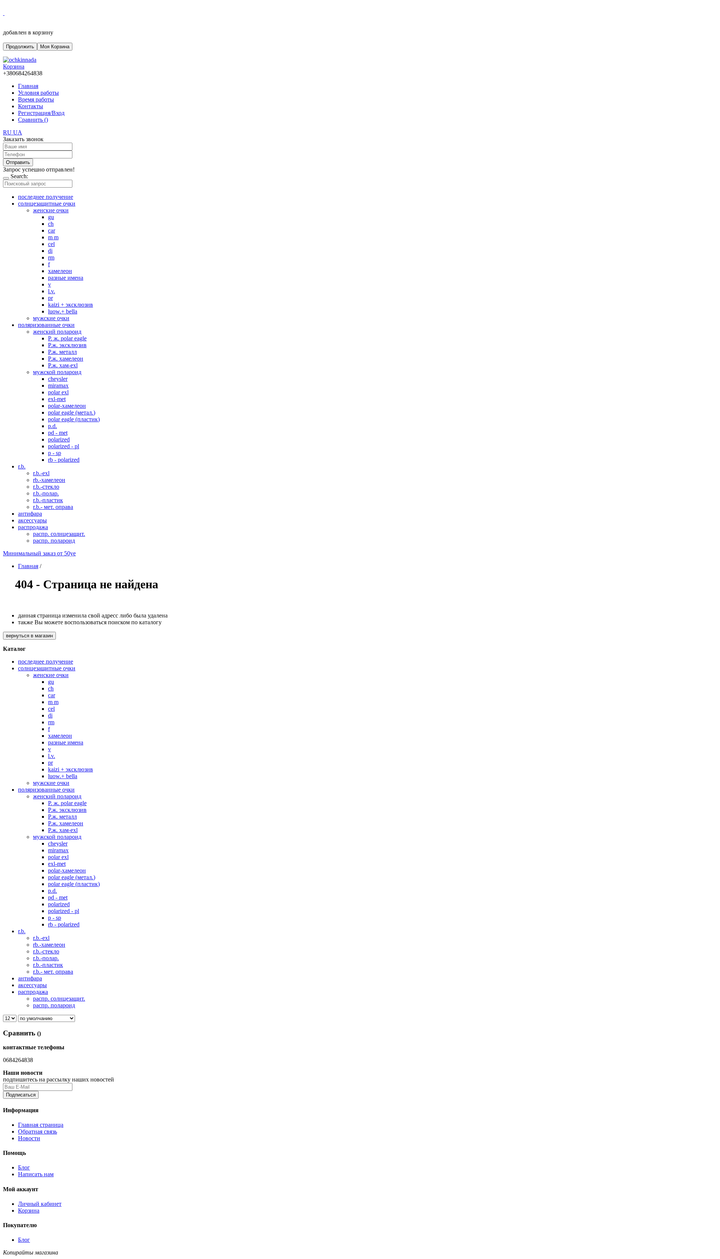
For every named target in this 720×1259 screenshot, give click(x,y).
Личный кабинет (40, 1204)
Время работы (36, 99)
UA (17, 132)
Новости (29, 1138)
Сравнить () (33, 119)
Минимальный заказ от (39, 553)
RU (8, 132)
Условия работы (38, 93)
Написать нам (36, 1174)
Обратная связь (37, 1131)
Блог (24, 1167)
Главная (28, 86)
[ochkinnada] (19, 60)
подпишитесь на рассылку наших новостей (58, 1079)
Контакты (30, 106)
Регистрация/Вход (41, 113)
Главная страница (40, 1125)
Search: (19, 176)
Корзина (28, 1210)
